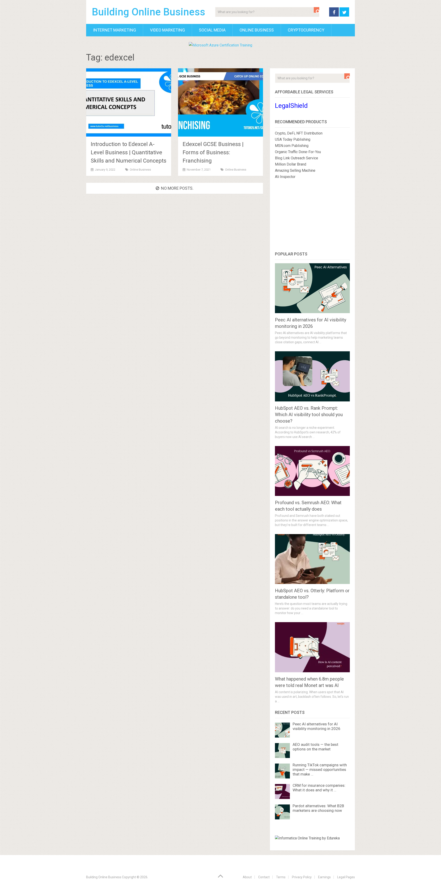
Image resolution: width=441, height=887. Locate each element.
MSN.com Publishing (291, 145)
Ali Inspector (285, 177)
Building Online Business (148, 12)
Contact (264, 877)
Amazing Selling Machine (295, 170)
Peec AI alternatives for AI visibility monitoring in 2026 (316, 726)
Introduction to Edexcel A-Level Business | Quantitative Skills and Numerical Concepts (128, 152)
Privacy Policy (302, 877)
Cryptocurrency (306, 30)
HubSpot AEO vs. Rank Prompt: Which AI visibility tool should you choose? (309, 414)
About (247, 877)
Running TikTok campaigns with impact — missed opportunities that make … (320, 769)
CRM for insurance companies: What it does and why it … (319, 787)
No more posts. (177, 188)
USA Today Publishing (292, 139)
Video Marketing (167, 30)
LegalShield (291, 105)
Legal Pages (346, 877)
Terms (281, 877)
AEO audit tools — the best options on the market (315, 746)
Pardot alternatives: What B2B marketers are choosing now (318, 808)
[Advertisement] (312, 216)
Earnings (324, 877)
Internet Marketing (114, 30)
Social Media (212, 30)
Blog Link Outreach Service (296, 158)
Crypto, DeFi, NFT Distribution (298, 133)
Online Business (257, 30)
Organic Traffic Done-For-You (298, 152)
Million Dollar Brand (290, 164)
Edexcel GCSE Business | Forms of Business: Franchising (213, 152)
